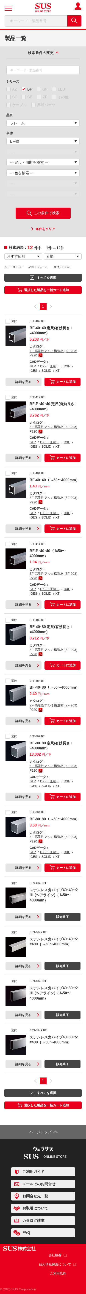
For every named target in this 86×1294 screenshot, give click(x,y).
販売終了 (62, 917)
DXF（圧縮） (49, 366)
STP (33, 366)
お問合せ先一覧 (35, 1196)
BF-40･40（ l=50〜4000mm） (55, 480)
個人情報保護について (55, 1264)
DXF (67, 366)
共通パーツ (46, 105)
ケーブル (19, 105)
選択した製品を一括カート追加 (46, 290)
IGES (33, 370)
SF (14, 97)
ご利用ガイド (33, 1172)
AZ (14, 89)
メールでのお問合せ (38, 1184)
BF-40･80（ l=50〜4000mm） (55, 687)
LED (61, 89)
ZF (45, 97)
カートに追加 (66, 381)
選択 (14, 321)
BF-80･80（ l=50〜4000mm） (55, 819)
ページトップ (40, 1132)
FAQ (26, 1233)
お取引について (35, 1208)
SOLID (46, 370)
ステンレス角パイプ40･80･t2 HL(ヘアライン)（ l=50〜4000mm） (54, 993)
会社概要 (55, 1255)
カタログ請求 (33, 1220)
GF (44, 89)
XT (57, 370)
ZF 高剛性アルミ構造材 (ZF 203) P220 (53, 353)
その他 (63, 97)
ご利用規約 (58, 1273)
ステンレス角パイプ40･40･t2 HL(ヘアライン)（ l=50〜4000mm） (54, 895)
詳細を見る (23, 382)
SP (29, 97)
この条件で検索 (46, 213)
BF (29, 89)
